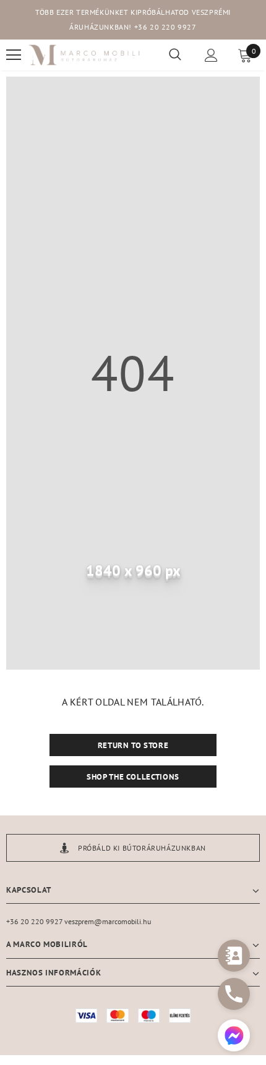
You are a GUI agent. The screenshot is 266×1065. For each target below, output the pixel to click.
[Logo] (84, 55)
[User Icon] (211, 55)
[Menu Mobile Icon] (13, 55)
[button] (234, 1036)
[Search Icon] (175, 55)
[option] (133, 848)
